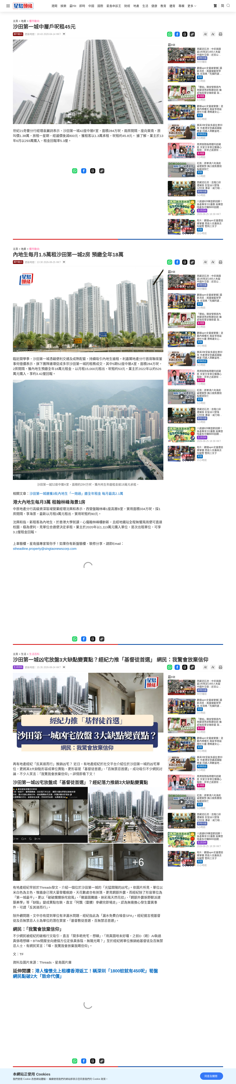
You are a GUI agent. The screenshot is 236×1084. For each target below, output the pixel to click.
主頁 (15, 21)
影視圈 (201, 96)
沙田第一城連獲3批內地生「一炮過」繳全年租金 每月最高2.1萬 (76, 494)
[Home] (23, 6)
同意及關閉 (210, 1076)
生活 (23, 654)
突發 (200, 77)
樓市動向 (34, 21)
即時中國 (202, 58)
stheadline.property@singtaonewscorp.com (45, 549)
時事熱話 (202, 134)
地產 (23, 21)
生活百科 (202, 210)
